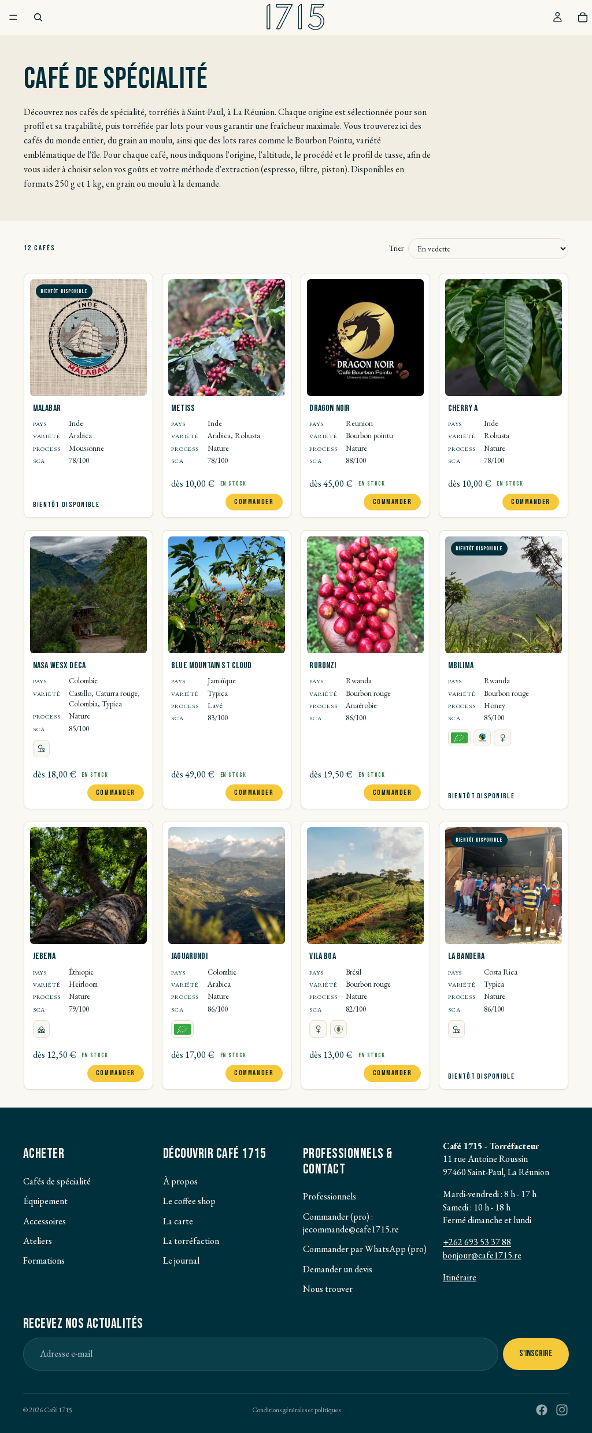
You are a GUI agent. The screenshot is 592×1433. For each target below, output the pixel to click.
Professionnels (329, 1196)
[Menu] (13, 17)
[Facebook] (542, 1410)
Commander (253, 501)
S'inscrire (536, 1353)
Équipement (45, 1201)
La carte (178, 1220)
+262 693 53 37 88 (477, 1242)
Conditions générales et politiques (296, 1410)
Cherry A (463, 408)
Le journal (181, 1260)
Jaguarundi (189, 956)
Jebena (44, 956)
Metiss (183, 408)
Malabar (47, 408)
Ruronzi (322, 665)
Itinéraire (459, 1277)
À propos (180, 1181)
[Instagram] (562, 1410)
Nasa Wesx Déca (59, 665)
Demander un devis (337, 1268)
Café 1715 (58, 1410)
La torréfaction (191, 1241)
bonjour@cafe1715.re (482, 1255)
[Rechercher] (38, 17)
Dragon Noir (329, 408)
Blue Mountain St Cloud (211, 665)
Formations (44, 1260)
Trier (396, 248)
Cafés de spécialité (57, 1181)
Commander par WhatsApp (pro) (365, 1249)
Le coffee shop (189, 1201)
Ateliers (37, 1241)
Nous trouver (328, 1289)
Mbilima (460, 665)
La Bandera (466, 956)
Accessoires (44, 1220)
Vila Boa (322, 956)
